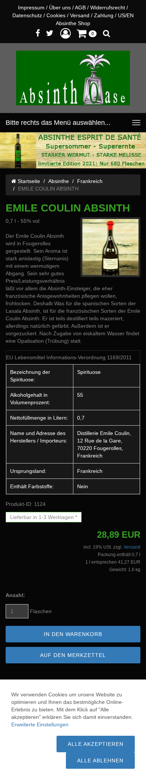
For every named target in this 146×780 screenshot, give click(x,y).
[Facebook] (38, 33)
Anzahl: (15, 595)
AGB (80, 7)
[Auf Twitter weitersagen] (50, 33)
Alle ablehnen (100, 761)
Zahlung (103, 15)
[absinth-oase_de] (73, 78)
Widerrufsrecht (107, 7)
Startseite (28, 181)
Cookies (56, 15)
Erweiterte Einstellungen (40, 725)
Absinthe (58, 181)
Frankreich (90, 181)
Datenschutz (27, 15)
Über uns (60, 7)
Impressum (31, 7)
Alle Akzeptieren (96, 744)
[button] (65, 33)
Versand (79, 15)
